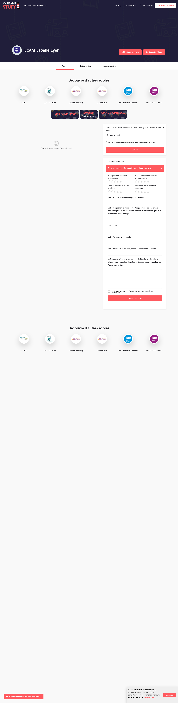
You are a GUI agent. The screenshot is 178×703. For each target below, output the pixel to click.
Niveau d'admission (113, 113)
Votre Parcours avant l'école (119, 237)
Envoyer (135, 150)
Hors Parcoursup (65, 114)
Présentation (85, 66)
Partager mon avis (135, 298)
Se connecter (148, 5)
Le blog (118, 5)
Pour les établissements (165, 5)
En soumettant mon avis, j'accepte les (132, 291)
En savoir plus (149, 697)
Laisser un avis (130, 5)
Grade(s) (88, 113)
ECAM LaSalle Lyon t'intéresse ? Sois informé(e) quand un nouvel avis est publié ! (135, 129)
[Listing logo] (17, 50)
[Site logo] (12, 5)
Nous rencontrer (109, 66)
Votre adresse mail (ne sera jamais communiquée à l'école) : (132, 249)
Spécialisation (114, 225)
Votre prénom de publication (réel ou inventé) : (126, 198)
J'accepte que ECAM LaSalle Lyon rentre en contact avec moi (132, 142)
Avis (64, 66)
